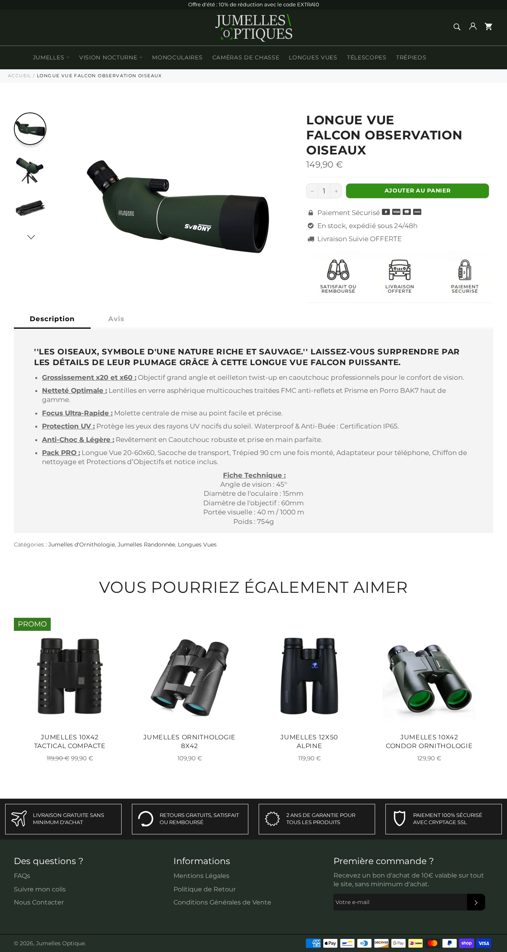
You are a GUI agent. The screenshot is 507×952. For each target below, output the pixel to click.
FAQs (22, 876)
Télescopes (367, 57)
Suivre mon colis (40, 889)
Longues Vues (313, 57)
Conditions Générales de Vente (222, 902)
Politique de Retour (204, 889)
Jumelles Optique (60, 943)
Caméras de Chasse (246, 57)
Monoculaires (177, 57)
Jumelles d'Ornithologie (81, 544)
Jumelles (49, 57)
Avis (116, 319)
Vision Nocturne (109, 57)
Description (52, 319)
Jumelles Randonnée (146, 544)
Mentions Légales (201, 876)
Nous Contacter (39, 902)
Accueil (19, 75)
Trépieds (411, 57)
